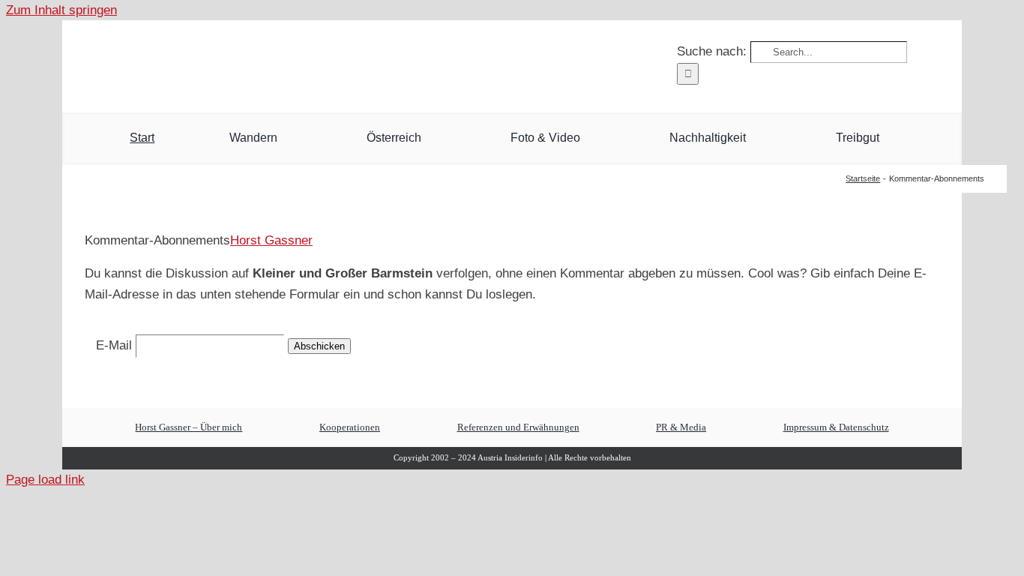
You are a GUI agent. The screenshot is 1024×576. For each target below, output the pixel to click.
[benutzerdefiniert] (166, 63)
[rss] (266, 64)
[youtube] (191, 64)
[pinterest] (215, 64)
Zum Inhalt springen (61, 10)
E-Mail (114, 345)
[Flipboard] (241, 63)
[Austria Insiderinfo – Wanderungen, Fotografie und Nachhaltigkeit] (512, 34)
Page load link (45, 479)
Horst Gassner (271, 240)
